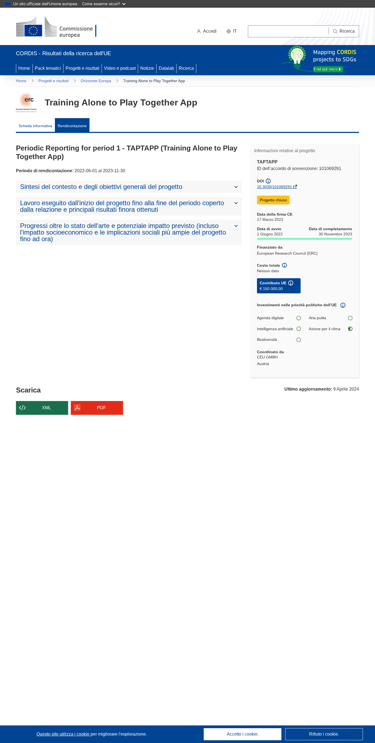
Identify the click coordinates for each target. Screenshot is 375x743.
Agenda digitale (270, 318)
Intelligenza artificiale (275, 329)
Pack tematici (48, 68)
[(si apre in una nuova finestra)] (59, 27)
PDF (101, 407)
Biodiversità (267, 339)
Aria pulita (317, 318)
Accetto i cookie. (243, 734)
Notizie (147, 68)
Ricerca (186, 68)
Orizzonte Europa (96, 81)
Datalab (166, 68)
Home (24, 68)
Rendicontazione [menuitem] (72, 126)
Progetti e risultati (82, 68)
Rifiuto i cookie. (324, 734)
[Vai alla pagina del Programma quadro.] (26, 102)
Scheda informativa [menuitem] (35, 126)
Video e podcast (120, 68)
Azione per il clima (324, 329)
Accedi (210, 31)
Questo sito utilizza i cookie (64, 734)
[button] (231, 31)
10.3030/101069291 (274, 187)
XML (46, 407)
